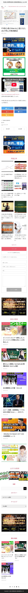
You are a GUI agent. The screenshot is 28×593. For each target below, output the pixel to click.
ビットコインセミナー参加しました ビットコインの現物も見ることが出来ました (14, 340)
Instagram (14, 586)
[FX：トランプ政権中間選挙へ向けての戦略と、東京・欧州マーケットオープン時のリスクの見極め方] (7, 186)
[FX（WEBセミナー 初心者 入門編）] (21, 186)
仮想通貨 (5, 395)
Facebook (12, 586)
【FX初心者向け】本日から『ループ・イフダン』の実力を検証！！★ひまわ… (20, 237)
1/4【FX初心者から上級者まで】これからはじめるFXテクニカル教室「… (20, 216)
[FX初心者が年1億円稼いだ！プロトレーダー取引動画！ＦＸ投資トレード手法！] (7, 207)
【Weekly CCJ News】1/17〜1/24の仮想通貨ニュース (13, 435)
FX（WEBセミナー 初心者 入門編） (20, 194)
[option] (4, 476)
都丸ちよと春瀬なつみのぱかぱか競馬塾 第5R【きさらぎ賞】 (14, 365)
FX (5, 6)
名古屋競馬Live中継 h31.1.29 (12, 388)
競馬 (4, 349)
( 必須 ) (5, 262)
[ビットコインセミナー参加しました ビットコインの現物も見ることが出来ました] (7, 547)
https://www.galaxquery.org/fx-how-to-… (10, 94)
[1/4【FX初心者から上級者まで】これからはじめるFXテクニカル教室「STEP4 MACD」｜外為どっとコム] (21, 207)
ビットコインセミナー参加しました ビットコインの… (7, 556)
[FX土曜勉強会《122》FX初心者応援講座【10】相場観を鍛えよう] (21, 167)
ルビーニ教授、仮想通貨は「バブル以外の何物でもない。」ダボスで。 (14, 411)
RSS (18, 586)
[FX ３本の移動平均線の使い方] (7, 167)
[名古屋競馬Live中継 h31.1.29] (7, 568)
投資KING (8, 120)
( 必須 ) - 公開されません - (9, 266)
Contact (16, 586)
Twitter (10, 586)
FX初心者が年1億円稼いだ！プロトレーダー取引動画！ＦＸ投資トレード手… (7, 217)
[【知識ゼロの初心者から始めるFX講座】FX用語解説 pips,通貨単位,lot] (7, 228)
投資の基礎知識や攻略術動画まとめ (14, 2)
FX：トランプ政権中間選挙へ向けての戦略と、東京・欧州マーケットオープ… (7, 196)
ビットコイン (6, 323)
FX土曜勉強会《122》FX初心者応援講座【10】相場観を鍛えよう (20, 176)
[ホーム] (1, 6)
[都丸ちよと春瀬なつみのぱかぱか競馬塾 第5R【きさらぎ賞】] (21, 547)
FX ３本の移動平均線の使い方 (7, 175)
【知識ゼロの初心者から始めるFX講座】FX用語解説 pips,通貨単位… (7, 236)
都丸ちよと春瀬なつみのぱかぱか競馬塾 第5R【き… (20, 556)
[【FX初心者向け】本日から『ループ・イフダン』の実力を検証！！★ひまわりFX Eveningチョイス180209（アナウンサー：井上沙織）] (21, 228)
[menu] (26, 2)
